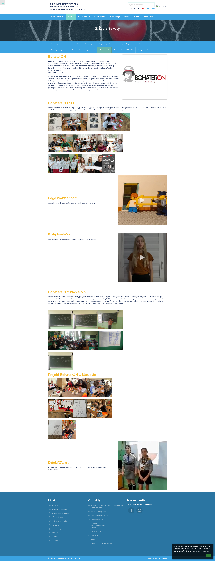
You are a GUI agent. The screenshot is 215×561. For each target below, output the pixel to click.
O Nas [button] (126, 17)
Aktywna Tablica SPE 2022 (123, 50)
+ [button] (131, 9)
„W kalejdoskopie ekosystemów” (83, 50)
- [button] (135, 9)
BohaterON (104, 50)
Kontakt (54, 537)
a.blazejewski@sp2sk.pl (99, 515)
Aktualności (56, 540)
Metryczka (55, 525)
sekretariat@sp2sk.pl (98, 511)
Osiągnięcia (89, 44)
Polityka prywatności (59, 521)
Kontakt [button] (136, 17)
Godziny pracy (56, 44)
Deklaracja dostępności (60, 513)
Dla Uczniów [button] (84, 17)
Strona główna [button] (57, 17)
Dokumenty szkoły (73, 44)
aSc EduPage (162, 558)
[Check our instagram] (139, 510)
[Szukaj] (152, 4)
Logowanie (150, 8)
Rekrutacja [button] (115, 17)
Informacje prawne (58, 517)
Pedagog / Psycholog (126, 44)
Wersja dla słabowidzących (59, 558)
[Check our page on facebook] (131, 510)
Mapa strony (56, 529)
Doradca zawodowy (146, 44)
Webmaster (56, 505)
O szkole (55, 533)
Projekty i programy (58, 50)
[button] (138, 8)
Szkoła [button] (71, 17)
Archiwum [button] (148, 17)
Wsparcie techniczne (59, 509)
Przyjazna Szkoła (144, 50)
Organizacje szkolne (106, 44)
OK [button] (209, 555)
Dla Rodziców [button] (99, 17)
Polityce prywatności (202, 552)
